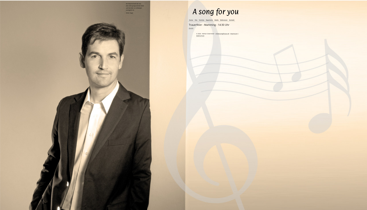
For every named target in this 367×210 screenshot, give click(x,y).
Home (191, 20)
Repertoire (209, 20)
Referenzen (223, 20)
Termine (201, 20)
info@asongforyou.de (222, 34)
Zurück (191, 28)
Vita (196, 20)
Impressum (234, 34)
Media (216, 20)
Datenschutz (200, 36)
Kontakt (231, 20)
